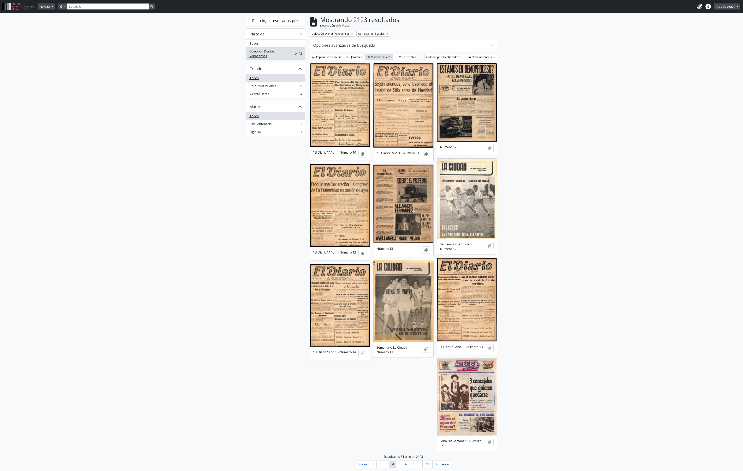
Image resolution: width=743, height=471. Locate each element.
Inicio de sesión (726, 6)
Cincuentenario (275, 125)
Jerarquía (356, 57)
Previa (362, 464)
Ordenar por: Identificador (442, 57)
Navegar (45, 6)
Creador (256, 68)
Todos (254, 43)
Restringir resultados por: (275, 20)
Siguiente (442, 464)
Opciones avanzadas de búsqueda (344, 45)
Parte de (257, 34)
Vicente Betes (275, 95)
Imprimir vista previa (328, 57)
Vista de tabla (407, 57)
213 (427, 464)
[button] (699, 6)
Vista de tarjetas (381, 57)
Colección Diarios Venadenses (275, 53)
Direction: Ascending (480, 57)
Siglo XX (275, 133)
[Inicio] (20, 6)
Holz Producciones (275, 87)
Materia (256, 106)
